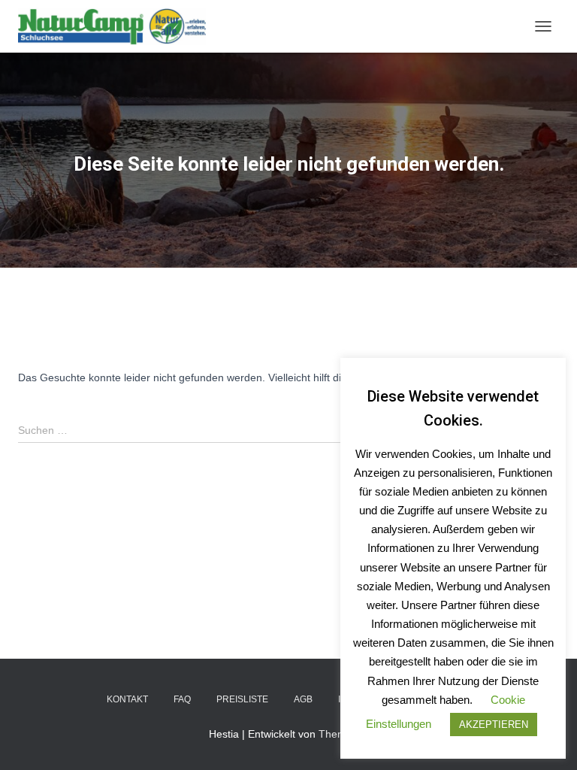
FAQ (182, 699)
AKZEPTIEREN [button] (493, 724)
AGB (303, 699)
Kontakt (127, 699)
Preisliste (242, 699)
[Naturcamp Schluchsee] (117, 26)
